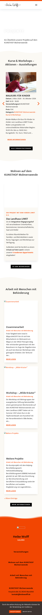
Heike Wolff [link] (21, 536)
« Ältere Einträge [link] (10, 498)
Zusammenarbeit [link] (15, 327)
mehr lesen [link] (11, 359)
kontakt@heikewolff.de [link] (21, 594)
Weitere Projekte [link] (14, 459)
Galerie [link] (21, 540)
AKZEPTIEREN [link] (15, 611)
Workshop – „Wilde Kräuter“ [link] (21, 393)
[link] (13, 4)
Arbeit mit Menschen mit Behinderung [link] (19, 330)
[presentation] (3, 103)
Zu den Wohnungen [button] (21, 266)
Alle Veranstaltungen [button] (21, 148)
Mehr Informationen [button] (16, 139)
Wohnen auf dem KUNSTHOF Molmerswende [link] (21, 563)
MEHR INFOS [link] (27, 611)
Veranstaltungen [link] (21, 551)
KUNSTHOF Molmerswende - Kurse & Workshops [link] (21, 113)
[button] (36, 6)
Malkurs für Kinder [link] (18, 96)
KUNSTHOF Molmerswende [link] (21, 588)
